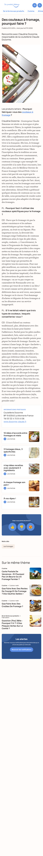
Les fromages (8, 546)
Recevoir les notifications (21, 650)
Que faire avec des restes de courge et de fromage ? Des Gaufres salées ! (15, 591)
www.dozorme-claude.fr (15, 421)
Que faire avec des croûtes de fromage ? (12, 605)
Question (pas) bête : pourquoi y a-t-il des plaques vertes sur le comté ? (12, 624)
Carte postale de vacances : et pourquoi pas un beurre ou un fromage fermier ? (13, 575)
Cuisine (31, 11)
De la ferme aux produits (13, 11)
